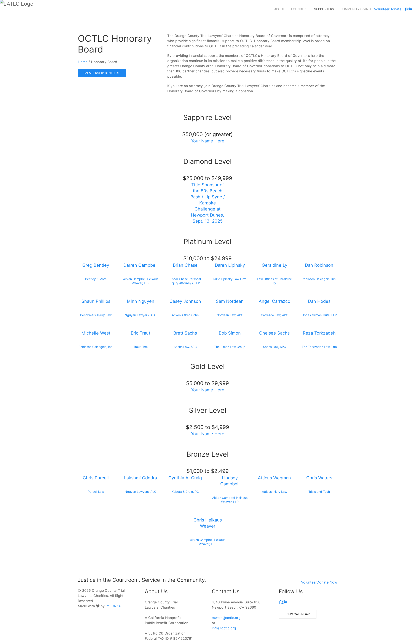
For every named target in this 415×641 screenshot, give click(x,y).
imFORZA (113, 606)
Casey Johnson (185, 301)
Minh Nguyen (140, 301)
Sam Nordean (230, 301)
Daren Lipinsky (230, 265)
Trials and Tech (319, 491)
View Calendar (298, 614)
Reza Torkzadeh (319, 333)
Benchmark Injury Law (96, 315)
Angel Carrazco (274, 301)
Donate (395, 9)
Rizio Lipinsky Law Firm (229, 279)
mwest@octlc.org (226, 617)
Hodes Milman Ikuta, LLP (319, 315)
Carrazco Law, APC (274, 315)
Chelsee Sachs (274, 333)
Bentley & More (96, 279)
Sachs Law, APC (185, 347)
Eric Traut (140, 333)
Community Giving (355, 9)
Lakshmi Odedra (140, 477)
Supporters (324, 9)
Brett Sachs (185, 333)
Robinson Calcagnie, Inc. (319, 279)
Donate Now (327, 582)
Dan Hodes (319, 301)
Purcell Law (96, 491)
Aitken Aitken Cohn (185, 315)
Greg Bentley (95, 265)
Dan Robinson (319, 265)
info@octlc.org (224, 628)
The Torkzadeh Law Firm (319, 347)
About (279, 9)
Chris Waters (319, 477)
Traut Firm (140, 347)
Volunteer (381, 9)
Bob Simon (230, 333)
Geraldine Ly (274, 265)
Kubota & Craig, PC (185, 491)
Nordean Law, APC (230, 315)
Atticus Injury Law (274, 491)
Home (83, 62)
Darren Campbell (140, 265)
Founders (299, 9)
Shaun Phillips (95, 301)
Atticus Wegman (274, 477)
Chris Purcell (96, 477)
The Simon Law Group (229, 347)
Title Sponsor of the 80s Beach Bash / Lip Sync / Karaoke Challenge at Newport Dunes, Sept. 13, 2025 (207, 203)
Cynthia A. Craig (185, 477)
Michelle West (95, 333)
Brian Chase (185, 265)
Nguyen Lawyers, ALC (140, 315)
